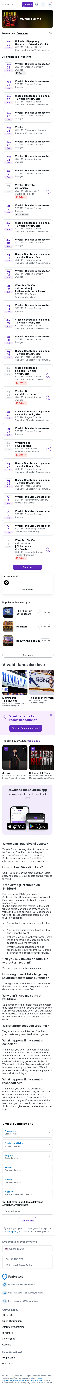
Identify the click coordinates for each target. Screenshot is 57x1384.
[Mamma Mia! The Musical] (14, 688)
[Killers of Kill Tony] (41, 762)
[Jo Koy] (14, 762)
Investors (7, 1332)
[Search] (36, 4)
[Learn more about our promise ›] (12, 1276)
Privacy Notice (19, 1380)
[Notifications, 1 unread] (50, 4)
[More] (49, 13)
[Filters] (50, 33)
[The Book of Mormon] (41, 687)
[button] (10, 4)
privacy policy (11, 1231)
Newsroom (8, 1338)
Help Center (9, 1357)
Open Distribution (12, 1320)
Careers (6, 1344)
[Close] (51, 715)
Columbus (22, 33)
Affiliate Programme (13, 1326)
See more (28, 655)
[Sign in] (43, 4)
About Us (7, 1315)
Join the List (27, 1220)
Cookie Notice (36, 1380)
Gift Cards (7, 1363)
